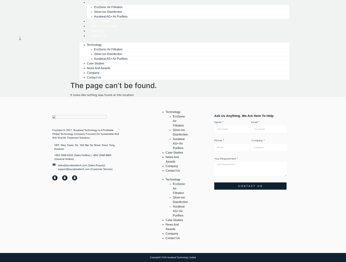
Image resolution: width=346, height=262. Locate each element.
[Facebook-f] (54, 178)
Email (254, 122)
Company (257, 140)
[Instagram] (74, 178)
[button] (184, 40)
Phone (218, 140)
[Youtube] (64, 178)
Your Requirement (225, 159)
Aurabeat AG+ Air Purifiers (111, 58)
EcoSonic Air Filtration (179, 121)
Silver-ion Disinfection (180, 132)
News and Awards (172, 159)
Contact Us (98, 36)
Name (218, 122)
